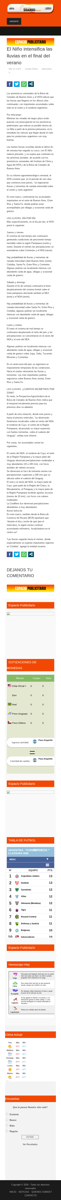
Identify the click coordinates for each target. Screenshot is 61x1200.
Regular (14, 1131)
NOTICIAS (24, 1192)
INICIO (12, 1192)
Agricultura (47, 69)
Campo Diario (31, 69)
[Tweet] (17, 83)
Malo (12, 1125)
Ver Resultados (30, 1144)
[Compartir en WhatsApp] (24, 83)
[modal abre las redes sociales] (31, 83)
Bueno (13, 1120)
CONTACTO (31, 1195)
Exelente (14, 1114)
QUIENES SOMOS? (42, 1192)
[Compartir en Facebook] (10, 83)
